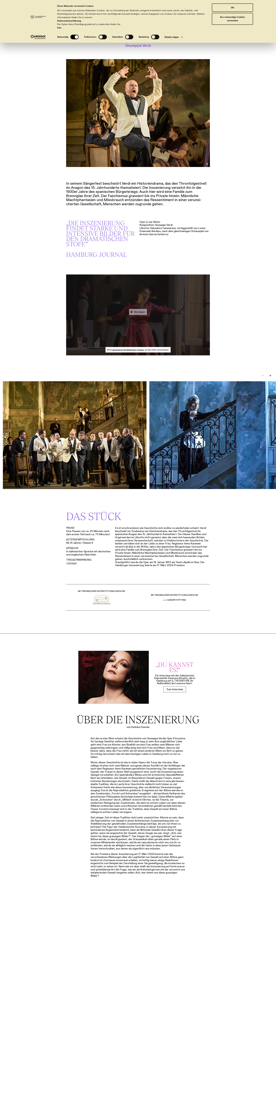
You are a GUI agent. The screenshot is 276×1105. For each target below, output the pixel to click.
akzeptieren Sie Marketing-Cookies (128, 349)
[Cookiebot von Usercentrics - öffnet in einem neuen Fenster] (38, 37)
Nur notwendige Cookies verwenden (232, 19)
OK (232, 7)
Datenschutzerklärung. (69, 21)
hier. (59, 27)
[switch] (103, 37)
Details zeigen (172, 37)
